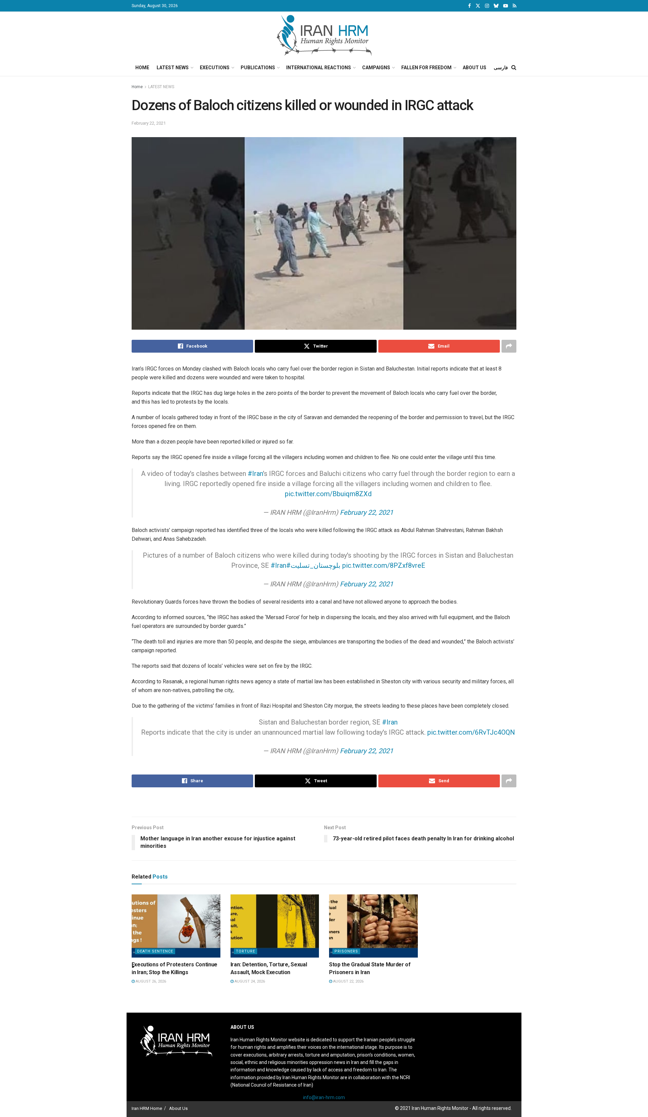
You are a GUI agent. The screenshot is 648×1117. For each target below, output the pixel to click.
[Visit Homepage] (324, 35)
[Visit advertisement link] (324, 803)
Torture (245, 951)
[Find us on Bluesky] (496, 6)
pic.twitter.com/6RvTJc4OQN (471, 732)
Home (142, 67)
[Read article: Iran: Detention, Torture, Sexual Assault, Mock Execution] (275, 926)
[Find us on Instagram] (487, 6)
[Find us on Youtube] (505, 6)
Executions (215, 67)
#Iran (255, 473)
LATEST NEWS (161, 86)
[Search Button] (513, 67)
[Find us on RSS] (514, 6)
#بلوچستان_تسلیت (313, 565)
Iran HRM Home (147, 1108)
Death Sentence (155, 951)
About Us (474, 67)
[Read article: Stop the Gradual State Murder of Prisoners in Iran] (373, 926)
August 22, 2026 (347, 981)
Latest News (173, 67)
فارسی (501, 67)
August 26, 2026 (150, 981)
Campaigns (376, 67)
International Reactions (318, 67)
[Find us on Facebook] (469, 6)
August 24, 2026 (249, 981)
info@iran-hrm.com (324, 1097)
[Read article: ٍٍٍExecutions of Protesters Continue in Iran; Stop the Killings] (176, 926)
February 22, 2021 (149, 123)
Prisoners (346, 951)
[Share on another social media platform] (509, 346)
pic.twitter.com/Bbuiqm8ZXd (328, 494)
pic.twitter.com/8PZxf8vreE (383, 565)
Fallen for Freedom (426, 67)
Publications (258, 67)
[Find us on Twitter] (478, 6)
